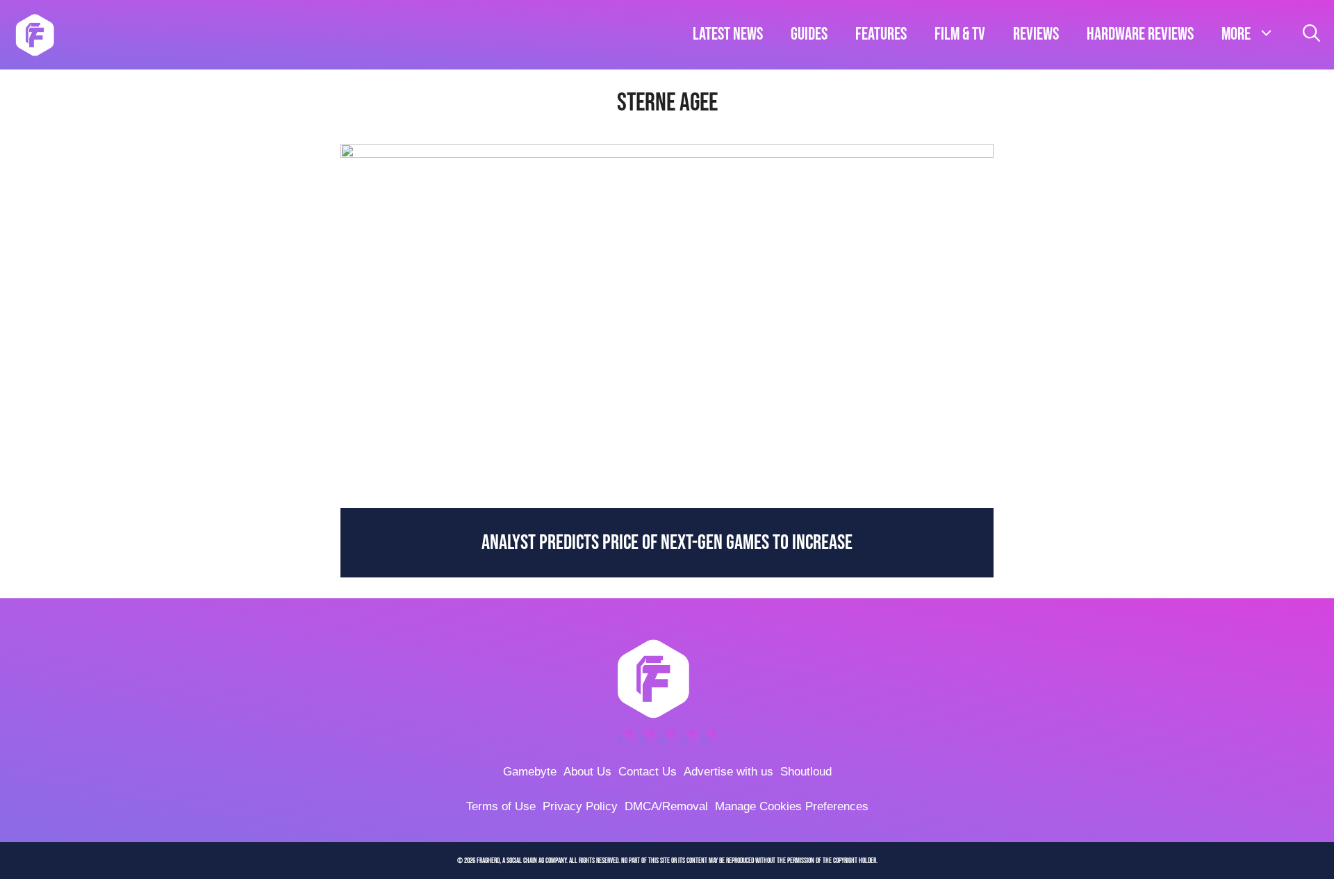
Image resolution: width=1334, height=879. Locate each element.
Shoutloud (806, 771)
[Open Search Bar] (1311, 34)
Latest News (728, 34)
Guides (809, 34)
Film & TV (959, 34)
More (1236, 34)
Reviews (1036, 34)
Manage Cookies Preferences (791, 806)
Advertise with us (728, 771)
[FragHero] (35, 34)
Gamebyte (530, 771)
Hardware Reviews (1140, 34)
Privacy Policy (580, 806)
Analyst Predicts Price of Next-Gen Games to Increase (667, 542)
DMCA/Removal (666, 806)
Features (881, 34)
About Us (587, 771)
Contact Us (647, 771)
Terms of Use (501, 806)
